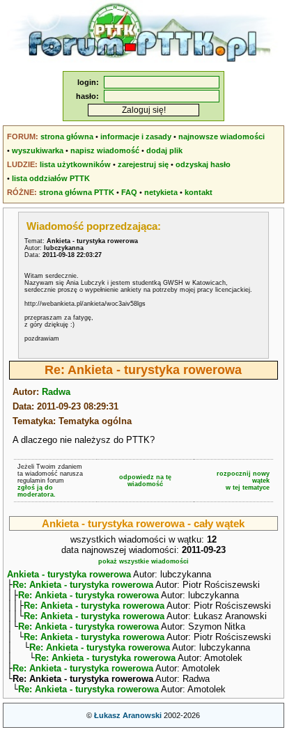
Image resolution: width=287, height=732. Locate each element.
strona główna (66, 136)
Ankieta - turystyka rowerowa (69, 574)
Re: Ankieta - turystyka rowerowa (83, 584)
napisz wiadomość (104, 150)
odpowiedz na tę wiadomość (145, 481)
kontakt (198, 192)
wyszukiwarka (37, 150)
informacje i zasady (135, 136)
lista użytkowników (75, 164)
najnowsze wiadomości (221, 136)
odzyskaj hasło (203, 164)
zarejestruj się (143, 164)
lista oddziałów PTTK (51, 178)
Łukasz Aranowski (128, 715)
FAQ (129, 192)
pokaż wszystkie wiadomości (143, 561)
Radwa (56, 392)
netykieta (161, 192)
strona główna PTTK (76, 192)
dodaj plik (164, 150)
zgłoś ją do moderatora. (36, 491)
